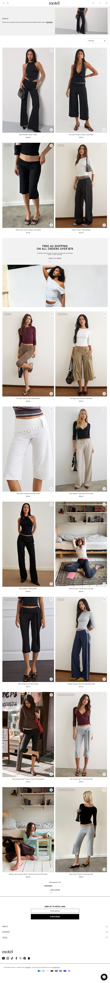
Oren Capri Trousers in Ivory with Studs (28, 493)
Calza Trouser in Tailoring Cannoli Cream (81, 493)
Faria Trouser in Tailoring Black (28, 589)
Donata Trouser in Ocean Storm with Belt (81, 589)
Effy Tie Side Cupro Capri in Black (28, 684)
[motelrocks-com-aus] (54, 3)
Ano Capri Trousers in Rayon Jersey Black (81, 135)
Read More (49, 22)
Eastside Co (28, 967)
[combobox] (8, 3)
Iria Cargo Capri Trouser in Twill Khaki (81, 398)
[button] (51, 50)
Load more (55, 890)
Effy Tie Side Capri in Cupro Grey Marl (81, 779)
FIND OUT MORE (55, 258)
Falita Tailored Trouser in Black (28, 135)
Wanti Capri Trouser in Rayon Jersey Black (28, 230)
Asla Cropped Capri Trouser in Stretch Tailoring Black (28, 779)
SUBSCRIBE (55, 917)
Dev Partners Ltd (56, 967)
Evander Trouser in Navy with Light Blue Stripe (81, 684)
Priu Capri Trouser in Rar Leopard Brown (28, 398)
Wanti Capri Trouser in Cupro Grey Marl (81, 874)
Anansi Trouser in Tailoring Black (81, 230)
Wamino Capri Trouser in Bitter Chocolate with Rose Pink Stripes (28, 874)
